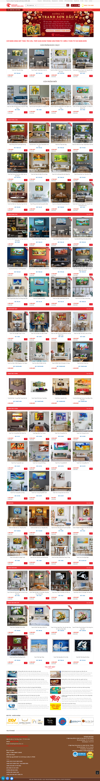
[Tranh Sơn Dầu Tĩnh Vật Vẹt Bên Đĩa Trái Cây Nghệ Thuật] (61, 322)
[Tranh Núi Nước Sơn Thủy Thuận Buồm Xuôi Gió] (39, 133)
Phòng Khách (75, 9)
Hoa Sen (57, 9)
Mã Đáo (45, 9)
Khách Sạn (88, 9)
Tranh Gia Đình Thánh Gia (82, 363)
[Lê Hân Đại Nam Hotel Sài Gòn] (12, 721)
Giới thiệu (61, 0)
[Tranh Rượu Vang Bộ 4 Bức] (60, 386)
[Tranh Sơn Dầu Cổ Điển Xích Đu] (39, 351)
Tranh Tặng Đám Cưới (13, 602)
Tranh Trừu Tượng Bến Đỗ (61, 462)
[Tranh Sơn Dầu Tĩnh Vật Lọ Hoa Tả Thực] (83, 322)
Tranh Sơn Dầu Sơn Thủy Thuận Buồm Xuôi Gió (82, 144)
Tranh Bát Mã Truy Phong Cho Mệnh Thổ (61, 268)
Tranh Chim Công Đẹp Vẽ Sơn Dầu (17, 627)
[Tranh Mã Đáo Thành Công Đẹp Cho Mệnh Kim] (39, 257)
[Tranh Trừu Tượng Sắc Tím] (61, 421)
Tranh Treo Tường (13, 373)
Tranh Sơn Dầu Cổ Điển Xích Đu (39, 363)
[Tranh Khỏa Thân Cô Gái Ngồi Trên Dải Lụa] (83, 581)
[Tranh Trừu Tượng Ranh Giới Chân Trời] (17, 421)
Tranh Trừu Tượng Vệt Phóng (39, 462)
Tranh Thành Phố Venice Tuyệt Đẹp (39, 398)
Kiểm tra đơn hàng (47, 0)
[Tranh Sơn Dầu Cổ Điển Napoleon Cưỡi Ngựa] (17, 351)
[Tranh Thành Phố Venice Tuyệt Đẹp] (39, 387)
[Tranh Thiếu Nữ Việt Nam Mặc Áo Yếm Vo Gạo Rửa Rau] (17, 581)
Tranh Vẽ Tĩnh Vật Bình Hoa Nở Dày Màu (39, 557)
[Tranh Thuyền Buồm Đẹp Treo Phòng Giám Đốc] (17, 287)
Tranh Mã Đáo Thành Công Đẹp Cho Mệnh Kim (39, 268)
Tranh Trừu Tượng (13, 408)
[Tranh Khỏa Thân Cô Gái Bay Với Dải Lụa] (61, 581)
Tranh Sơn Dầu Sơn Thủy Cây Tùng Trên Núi (17, 204)
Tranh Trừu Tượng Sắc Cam (17, 462)
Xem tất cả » (89, 119)
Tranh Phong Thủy (12, 214)
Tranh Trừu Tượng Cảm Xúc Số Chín (61, 492)
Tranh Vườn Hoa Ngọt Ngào (83, 557)
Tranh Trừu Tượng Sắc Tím (61, 433)
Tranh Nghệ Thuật (12, 308)
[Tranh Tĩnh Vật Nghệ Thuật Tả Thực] (17, 322)
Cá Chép (62, 9)
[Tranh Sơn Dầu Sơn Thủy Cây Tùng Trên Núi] (17, 192)
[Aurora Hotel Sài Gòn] (25, 721)
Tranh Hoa (10, 503)
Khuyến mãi (76, 0)
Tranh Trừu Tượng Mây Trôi (83, 462)
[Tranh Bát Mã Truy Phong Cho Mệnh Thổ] (61, 257)
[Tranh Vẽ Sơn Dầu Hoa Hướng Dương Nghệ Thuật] (61, 516)
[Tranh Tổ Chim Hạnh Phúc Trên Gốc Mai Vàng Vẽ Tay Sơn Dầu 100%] (61, 616)
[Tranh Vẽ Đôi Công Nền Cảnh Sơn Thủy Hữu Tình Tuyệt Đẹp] (83, 95)
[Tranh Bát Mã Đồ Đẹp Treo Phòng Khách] (17, 257)
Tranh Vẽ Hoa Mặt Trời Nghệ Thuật (17, 557)
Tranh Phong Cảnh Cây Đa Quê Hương (17, 144)
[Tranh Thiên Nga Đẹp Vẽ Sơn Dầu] (61, 646)
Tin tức (86, 0)
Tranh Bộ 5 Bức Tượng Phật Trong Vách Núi (17, 398)
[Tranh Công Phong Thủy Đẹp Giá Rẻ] (17, 645)
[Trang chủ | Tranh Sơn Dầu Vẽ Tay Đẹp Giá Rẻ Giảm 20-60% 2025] (15, 6)
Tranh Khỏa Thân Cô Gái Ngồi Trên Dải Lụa (82, 592)
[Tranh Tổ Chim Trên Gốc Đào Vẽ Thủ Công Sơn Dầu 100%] (82, 616)
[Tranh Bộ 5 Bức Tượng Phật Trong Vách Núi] (17, 386)
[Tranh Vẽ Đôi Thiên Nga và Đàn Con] (39, 616)
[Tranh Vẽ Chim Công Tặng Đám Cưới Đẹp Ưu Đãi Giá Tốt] (17, 95)
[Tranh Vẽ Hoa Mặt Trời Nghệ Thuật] (17, 546)
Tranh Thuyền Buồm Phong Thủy (39, 239)
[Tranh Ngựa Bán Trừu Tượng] (39, 421)
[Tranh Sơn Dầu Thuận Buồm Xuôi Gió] (61, 287)
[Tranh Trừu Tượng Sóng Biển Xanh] (39, 481)
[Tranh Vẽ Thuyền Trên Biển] (39, 287)
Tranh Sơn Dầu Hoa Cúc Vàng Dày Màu (39, 527)
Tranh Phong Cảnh (13, 119)
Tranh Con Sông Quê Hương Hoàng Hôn (60, 204)
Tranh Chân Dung (12, 567)
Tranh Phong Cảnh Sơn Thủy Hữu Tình (82, 174)
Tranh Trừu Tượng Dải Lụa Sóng (17, 492)
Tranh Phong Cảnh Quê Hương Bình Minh (39, 204)
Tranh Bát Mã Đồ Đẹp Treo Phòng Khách (17, 268)
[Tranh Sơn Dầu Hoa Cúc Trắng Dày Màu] (17, 516)
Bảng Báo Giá (55, 0)
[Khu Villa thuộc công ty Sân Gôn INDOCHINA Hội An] (37, 721)
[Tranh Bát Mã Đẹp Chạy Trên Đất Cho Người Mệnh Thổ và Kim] (83, 257)
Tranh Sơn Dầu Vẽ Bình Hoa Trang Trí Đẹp (61, 557)
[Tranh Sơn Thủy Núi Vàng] (39, 59)
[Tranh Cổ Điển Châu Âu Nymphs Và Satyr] (61, 351)
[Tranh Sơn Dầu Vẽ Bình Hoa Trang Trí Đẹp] (61, 546)
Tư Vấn (81, 0)
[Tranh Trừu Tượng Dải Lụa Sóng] (17, 481)
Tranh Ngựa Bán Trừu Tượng (39, 433)
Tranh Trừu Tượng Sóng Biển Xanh (39, 492)
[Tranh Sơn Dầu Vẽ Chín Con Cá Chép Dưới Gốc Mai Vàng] (83, 59)
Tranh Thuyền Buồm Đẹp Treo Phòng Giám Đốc (17, 298)
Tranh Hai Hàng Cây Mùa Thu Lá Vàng (39, 174)
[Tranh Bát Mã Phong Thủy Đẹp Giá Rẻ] (83, 227)
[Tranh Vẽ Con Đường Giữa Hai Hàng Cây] (61, 163)
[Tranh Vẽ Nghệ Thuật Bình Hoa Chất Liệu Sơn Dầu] (83, 516)
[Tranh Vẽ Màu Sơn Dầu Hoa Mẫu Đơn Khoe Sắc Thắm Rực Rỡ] (39, 95)
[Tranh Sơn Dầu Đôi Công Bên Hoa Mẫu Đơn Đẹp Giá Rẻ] (61, 95)
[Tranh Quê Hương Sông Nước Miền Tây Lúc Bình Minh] (17, 163)
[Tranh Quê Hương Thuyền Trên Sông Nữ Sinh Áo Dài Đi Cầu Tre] (17, 59)
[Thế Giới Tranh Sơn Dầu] (58, 24)
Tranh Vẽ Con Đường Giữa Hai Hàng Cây (61, 174)
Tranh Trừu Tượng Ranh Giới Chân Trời (17, 433)
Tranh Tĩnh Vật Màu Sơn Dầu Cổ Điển (39, 333)
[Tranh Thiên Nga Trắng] (39, 646)
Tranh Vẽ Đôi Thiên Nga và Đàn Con (39, 627)
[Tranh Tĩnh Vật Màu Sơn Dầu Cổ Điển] (39, 322)
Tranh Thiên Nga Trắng (39, 657)
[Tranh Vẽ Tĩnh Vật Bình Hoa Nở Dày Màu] (39, 546)
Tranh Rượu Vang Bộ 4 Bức (61, 398)
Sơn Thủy (33, 9)
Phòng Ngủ (82, 9)
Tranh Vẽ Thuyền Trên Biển (39, 298)
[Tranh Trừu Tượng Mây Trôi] (83, 451)
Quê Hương (39, 9)
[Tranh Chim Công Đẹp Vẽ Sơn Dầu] (17, 616)
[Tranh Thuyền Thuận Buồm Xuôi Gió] (61, 59)
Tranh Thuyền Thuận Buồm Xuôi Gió (61, 70)
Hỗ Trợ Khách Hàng (69, 0)
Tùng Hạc (68, 9)
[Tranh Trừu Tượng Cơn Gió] (83, 421)
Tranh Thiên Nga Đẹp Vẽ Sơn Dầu (61, 657)
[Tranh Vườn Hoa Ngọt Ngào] (83, 546)
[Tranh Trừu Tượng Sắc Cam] (17, 451)
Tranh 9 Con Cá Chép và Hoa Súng (82, 298)
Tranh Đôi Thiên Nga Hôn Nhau (82, 657)
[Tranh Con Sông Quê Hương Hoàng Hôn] (61, 192)
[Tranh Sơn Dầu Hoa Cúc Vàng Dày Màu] (39, 516)
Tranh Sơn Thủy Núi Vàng (39, 70)
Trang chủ (40, 0)
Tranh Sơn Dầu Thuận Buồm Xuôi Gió (61, 298)
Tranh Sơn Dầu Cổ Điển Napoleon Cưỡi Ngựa (17, 363)
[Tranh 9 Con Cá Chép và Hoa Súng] (83, 287)
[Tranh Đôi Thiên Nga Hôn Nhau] (82, 646)
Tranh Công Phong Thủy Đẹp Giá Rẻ (17, 657)
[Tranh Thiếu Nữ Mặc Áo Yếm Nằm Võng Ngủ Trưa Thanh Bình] (39, 581)
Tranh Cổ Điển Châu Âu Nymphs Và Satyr (61, 363)
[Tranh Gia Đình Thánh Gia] (83, 351)
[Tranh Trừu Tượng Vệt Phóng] (39, 451)
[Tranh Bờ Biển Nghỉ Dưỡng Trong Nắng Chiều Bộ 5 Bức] (82, 386)
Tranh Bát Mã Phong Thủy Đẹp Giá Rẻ (82, 239)
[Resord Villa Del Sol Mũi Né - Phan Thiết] (50, 721)
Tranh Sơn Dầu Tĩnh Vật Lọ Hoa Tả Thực (83, 333)
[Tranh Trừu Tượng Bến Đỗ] (61, 451)
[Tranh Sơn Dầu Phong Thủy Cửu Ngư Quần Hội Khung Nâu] (17, 227)
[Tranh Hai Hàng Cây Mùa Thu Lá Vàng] (39, 163)
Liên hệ (90, 0)
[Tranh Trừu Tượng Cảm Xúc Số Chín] (61, 481)
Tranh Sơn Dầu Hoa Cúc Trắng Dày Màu (17, 527)
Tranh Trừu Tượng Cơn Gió (83, 433)
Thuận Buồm (51, 9)
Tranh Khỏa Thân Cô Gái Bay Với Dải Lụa (61, 592)
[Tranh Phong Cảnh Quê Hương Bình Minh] (39, 192)
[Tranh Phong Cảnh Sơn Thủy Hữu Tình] (83, 163)
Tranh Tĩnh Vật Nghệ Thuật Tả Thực (17, 333)
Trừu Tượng (26, 9)
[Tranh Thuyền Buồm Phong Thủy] (39, 227)
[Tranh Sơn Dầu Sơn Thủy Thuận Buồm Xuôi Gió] (83, 133)
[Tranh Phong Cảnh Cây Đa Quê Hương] (17, 133)
